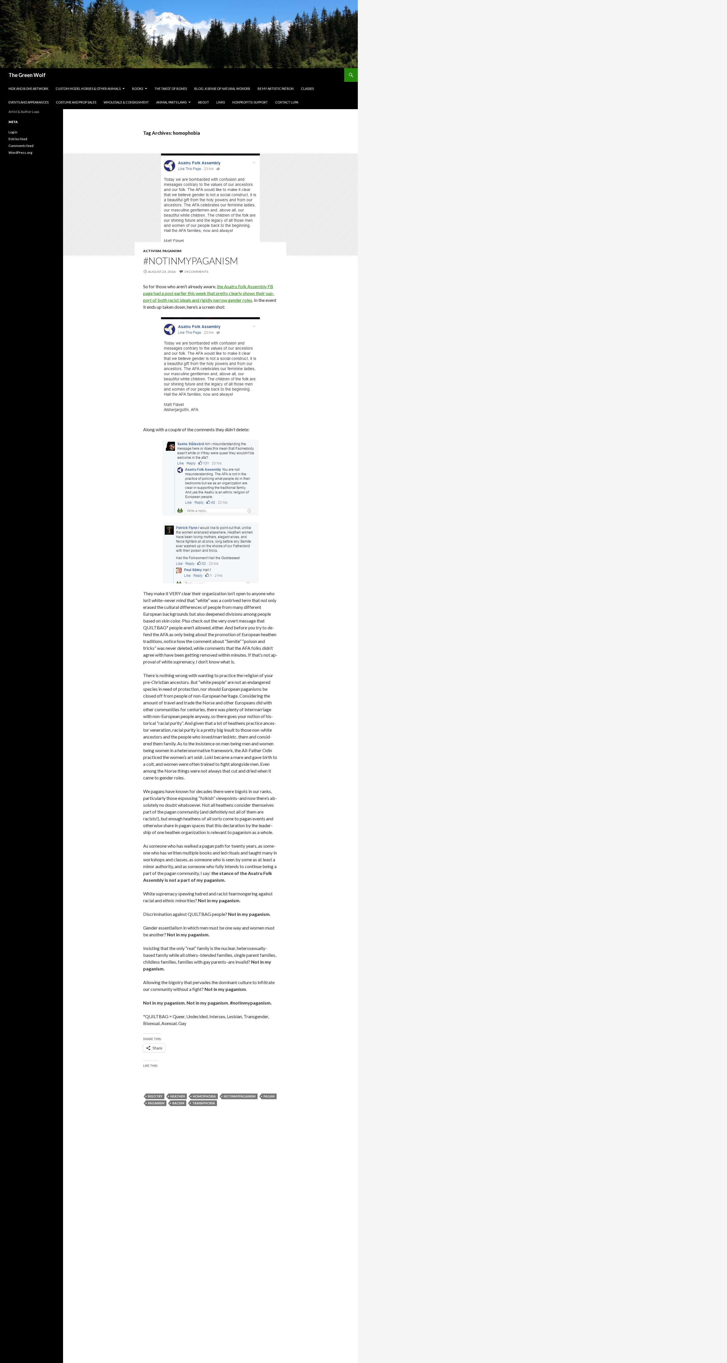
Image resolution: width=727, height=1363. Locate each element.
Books (137, 88)
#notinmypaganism (190, 260)
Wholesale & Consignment (126, 102)
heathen (177, 1096)
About (203, 102)
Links (220, 102)
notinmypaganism (240, 1096)
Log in (13, 132)
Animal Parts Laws (171, 102)
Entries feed (18, 139)
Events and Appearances (29, 102)
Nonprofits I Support (250, 102)
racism (178, 1103)
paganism (156, 1103)
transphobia (203, 1103)
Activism (152, 251)
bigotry (155, 1096)
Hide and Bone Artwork (28, 88)
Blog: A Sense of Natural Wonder (222, 88)
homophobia (204, 1096)
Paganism (171, 251)
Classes (307, 88)
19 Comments (196, 271)
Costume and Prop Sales (76, 102)
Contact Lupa (286, 102)
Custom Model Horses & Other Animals (88, 88)
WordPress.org (20, 152)
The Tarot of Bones (170, 88)
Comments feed (21, 146)
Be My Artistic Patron (276, 88)
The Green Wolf (27, 75)
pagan (269, 1096)
